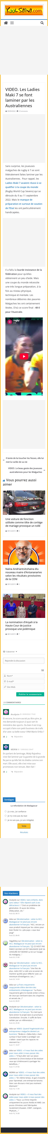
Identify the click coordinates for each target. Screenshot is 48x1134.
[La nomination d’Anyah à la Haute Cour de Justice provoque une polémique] (24, 606)
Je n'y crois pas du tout (17, 816)
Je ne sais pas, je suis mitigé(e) (21, 820)
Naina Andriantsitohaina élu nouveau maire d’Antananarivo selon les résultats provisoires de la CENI (23, 574)
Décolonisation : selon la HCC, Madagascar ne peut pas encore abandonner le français (25, 922)
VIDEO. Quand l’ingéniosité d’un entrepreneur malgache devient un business (26, 1031)
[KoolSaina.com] (6, 23)
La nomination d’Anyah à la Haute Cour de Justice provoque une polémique (21, 625)
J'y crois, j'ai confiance (17, 811)
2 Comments (23, 111)
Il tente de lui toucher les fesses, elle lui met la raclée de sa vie (25, 460)
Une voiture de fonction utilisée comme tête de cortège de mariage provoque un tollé (23, 522)
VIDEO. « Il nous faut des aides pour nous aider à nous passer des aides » (26, 1053)
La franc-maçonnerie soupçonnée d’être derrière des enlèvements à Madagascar (22, 987)
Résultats (24, 832)
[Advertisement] (24, 50)
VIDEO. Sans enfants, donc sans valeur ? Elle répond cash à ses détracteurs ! (26, 903)
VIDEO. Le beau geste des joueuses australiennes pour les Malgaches (25, 470)
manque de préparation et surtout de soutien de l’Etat (23, 204)
